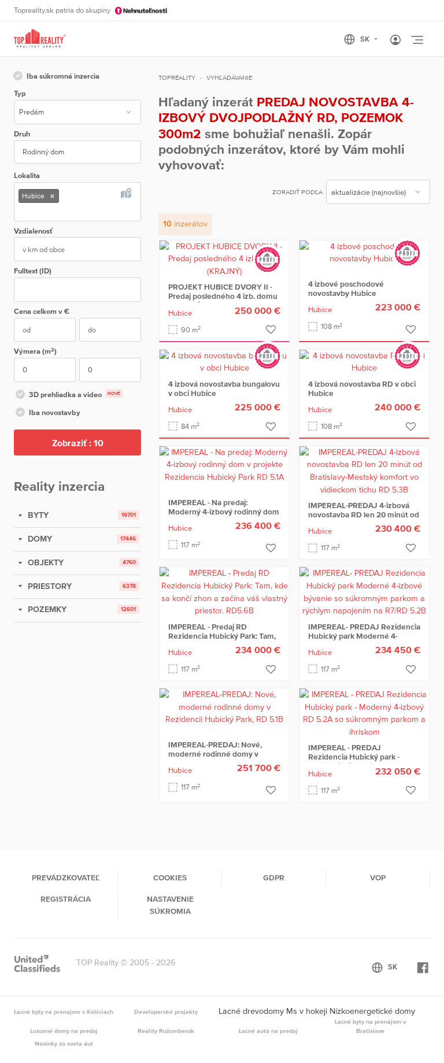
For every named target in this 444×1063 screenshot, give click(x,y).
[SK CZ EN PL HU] (365, 39)
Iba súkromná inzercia (63, 76)
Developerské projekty (166, 1011)
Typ (19, 93)
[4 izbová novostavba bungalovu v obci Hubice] (224, 361)
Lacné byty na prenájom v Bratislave (370, 1026)
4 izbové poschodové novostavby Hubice (346, 288)
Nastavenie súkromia (170, 904)
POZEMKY (45, 609)
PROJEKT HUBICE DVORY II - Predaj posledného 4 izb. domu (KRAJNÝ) (223, 296)
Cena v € (41, 311)
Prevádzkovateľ (65, 877)
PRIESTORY (48, 586)
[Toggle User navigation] (395, 40)
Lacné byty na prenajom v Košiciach (63, 1011)
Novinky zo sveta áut (64, 1043)
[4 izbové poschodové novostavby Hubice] (364, 252)
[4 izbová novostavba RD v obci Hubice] (364, 361)
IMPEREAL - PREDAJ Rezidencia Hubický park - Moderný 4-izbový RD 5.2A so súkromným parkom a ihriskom (362, 761)
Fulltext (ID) (32, 270)
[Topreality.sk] (40, 39)
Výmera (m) (35, 351)
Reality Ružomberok (166, 1030)
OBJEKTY (44, 562)
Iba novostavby (54, 412)
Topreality (176, 77)
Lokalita (27, 175)
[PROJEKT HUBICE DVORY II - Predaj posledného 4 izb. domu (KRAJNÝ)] (224, 257)
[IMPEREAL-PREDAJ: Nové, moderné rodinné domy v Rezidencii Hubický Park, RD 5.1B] (224, 706)
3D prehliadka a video (74, 394)
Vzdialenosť (33, 231)
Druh (22, 133)
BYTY (37, 515)
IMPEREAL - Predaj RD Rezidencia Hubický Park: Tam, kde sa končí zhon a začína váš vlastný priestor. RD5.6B (222, 640)
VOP (378, 877)
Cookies (170, 877)
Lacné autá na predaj (268, 1030)
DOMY (38, 538)
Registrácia (65, 898)
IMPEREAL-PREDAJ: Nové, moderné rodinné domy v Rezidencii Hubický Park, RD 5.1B (218, 758)
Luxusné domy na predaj (64, 1030)
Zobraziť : (77, 443)
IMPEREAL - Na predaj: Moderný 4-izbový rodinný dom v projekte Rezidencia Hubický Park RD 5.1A (223, 516)
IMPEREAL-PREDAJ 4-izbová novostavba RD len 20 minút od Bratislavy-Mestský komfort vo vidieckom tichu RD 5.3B (363, 519)
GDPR (273, 877)
